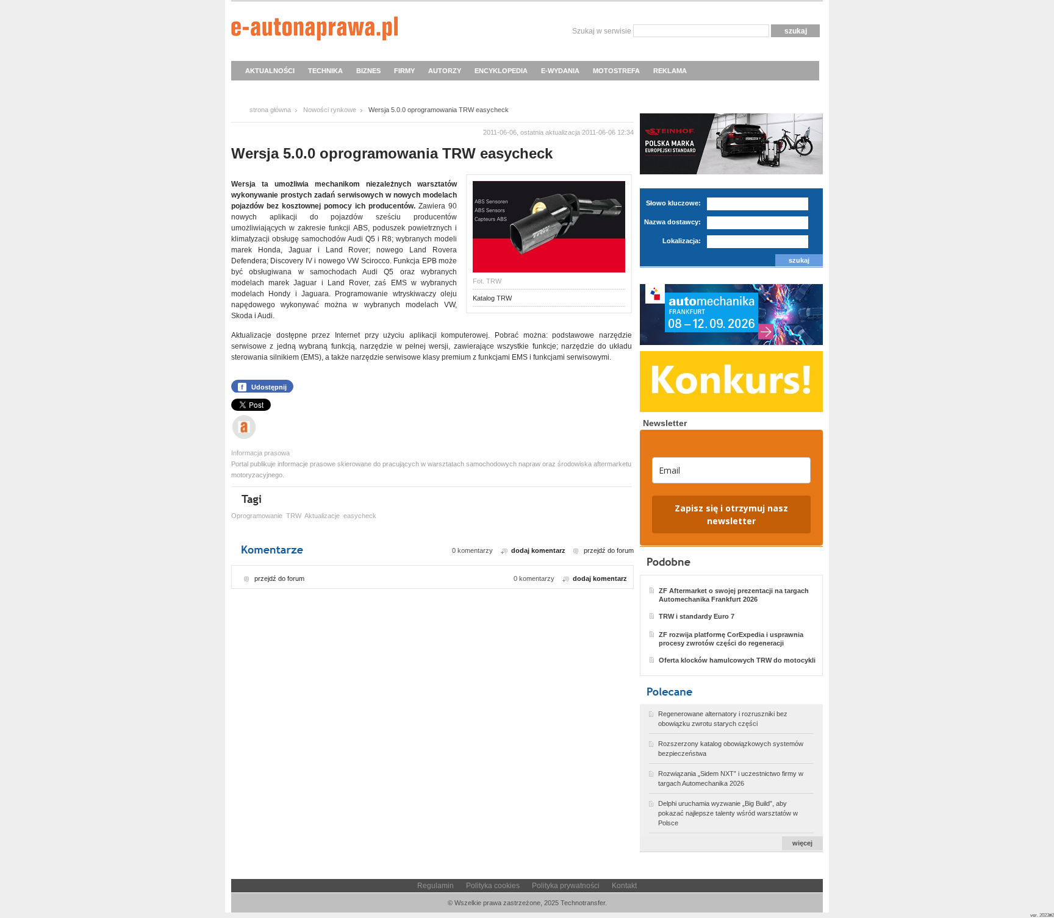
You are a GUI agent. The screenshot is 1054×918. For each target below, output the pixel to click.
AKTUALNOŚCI (270, 70)
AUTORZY (444, 70)
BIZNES (368, 70)
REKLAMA (670, 70)
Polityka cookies (493, 885)
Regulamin (435, 885)
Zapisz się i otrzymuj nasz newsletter (731, 514)
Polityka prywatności (566, 885)
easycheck (359, 515)
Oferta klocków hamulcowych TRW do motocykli (737, 660)
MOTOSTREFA (616, 70)
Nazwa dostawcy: (672, 222)
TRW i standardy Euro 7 (696, 616)
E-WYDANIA (560, 70)
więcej (802, 843)
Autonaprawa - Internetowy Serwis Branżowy (314, 30)
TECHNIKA (325, 70)
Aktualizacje (322, 515)
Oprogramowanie (256, 515)
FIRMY (404, 70)
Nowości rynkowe (329, 109)
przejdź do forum (609, 550)
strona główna (270, 109)
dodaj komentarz (538, 550)
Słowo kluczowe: (673, 203)
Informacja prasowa (260, 453)
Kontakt (624, 885)
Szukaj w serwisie (601, 31)
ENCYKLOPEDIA (501, 70)
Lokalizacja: (681, 240)
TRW (293, 515)
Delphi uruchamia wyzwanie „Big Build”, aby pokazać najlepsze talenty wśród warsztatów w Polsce (728, 813)
